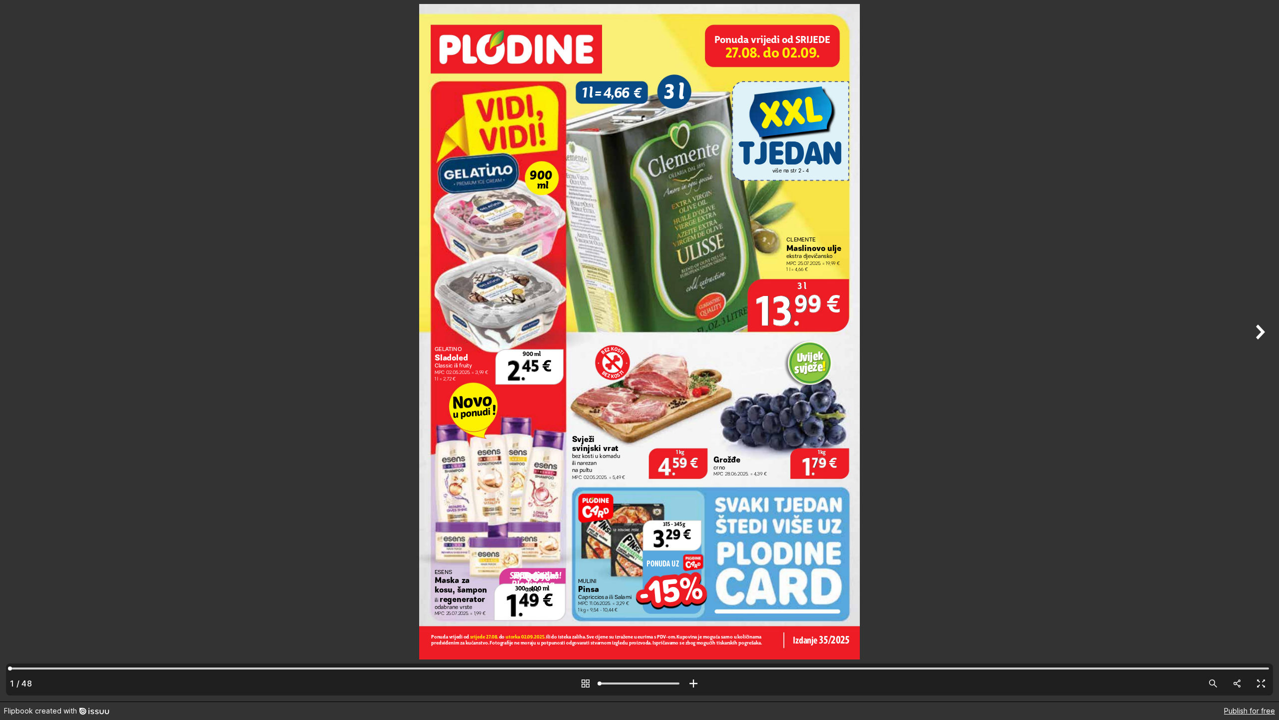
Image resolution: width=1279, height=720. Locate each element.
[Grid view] (586, 684)
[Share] (1237, 684)
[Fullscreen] (1261, 684)
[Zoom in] (693, 684)
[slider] (639, 683)
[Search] (1213, 684)
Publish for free (1249, 710)
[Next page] (1259, 351)
